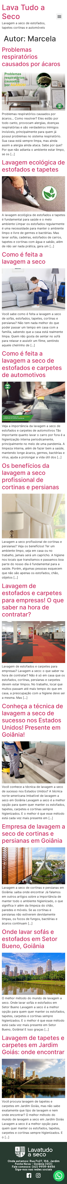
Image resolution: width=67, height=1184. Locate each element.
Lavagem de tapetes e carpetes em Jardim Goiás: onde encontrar (33, 1045)
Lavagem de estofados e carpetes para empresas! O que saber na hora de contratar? (33, 600)
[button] (59, 16)
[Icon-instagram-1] (38, 1175)
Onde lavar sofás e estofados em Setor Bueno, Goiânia (29, 939)
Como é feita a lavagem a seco (23, 258)
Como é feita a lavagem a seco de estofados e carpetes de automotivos (32, 364)
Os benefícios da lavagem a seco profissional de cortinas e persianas (30, 476)
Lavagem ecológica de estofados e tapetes (33, 166)
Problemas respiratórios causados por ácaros (31, 57)
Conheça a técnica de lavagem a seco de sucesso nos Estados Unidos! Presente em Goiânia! (32, 720)
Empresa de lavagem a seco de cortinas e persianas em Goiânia (33, 833)
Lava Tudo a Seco (23, 12)
